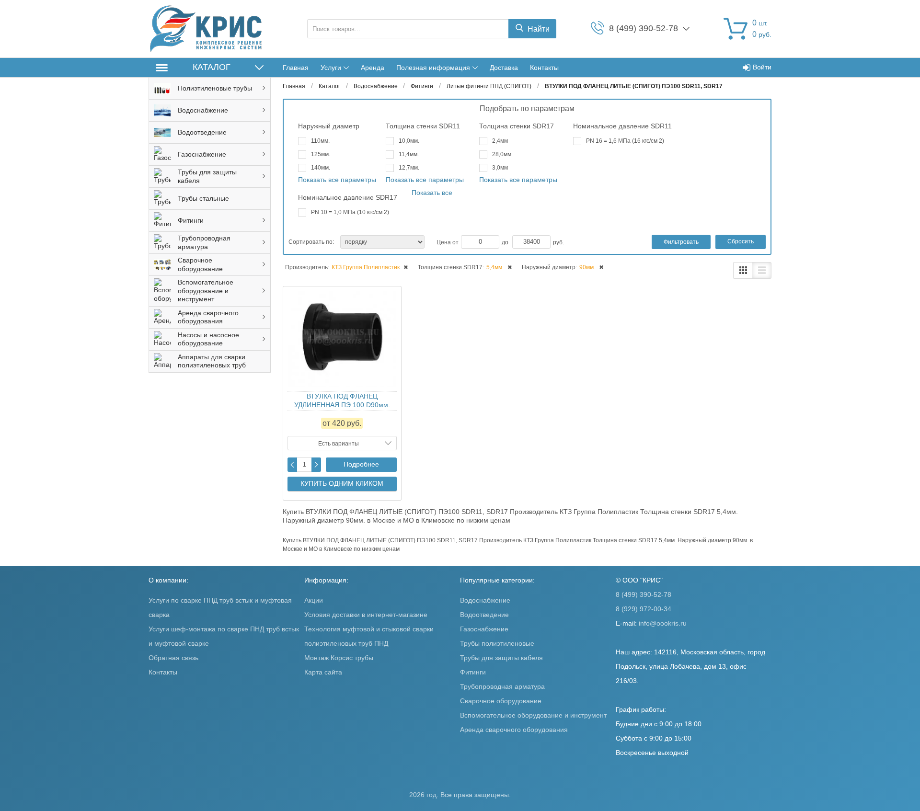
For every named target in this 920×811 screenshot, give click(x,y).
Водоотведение (484, 614)
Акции (313, 600)
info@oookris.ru (663, 623)
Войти (762, 67)
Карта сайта (323, 672)
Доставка (504, 67)
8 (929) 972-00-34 (643, 609)
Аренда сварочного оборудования (514, 729)
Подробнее (361, 464)
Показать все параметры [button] (337, 179)
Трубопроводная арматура (502, 686)
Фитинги (473, 672)
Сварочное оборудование (500, 701)
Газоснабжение (484, 629)
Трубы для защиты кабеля (501, 658)
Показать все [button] (432, 192)
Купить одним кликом (341, 483)
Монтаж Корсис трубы (338, 658)
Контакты (544, 67)
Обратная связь (173, 658)
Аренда (372, 67)
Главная (296, 67)
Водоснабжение (485, 600)
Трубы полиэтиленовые (497, 643)
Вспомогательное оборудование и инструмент (533, 715)
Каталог (211, 67)
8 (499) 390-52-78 (643, 594)
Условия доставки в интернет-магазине (365, 614)
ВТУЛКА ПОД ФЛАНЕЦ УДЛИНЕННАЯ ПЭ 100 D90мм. (342, 400)
